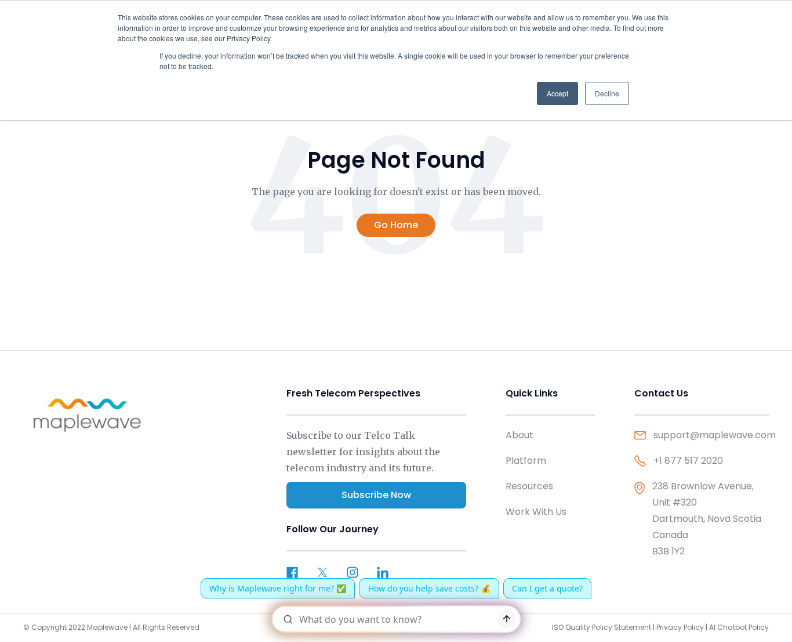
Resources (529, 486)
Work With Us (536, 511)
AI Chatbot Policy (739, 627)
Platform (526, 460)
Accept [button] (557, 93)
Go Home (396, 225)
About (519, 435)
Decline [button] (607, 93)
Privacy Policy (680, 627)
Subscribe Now (376, 495)
